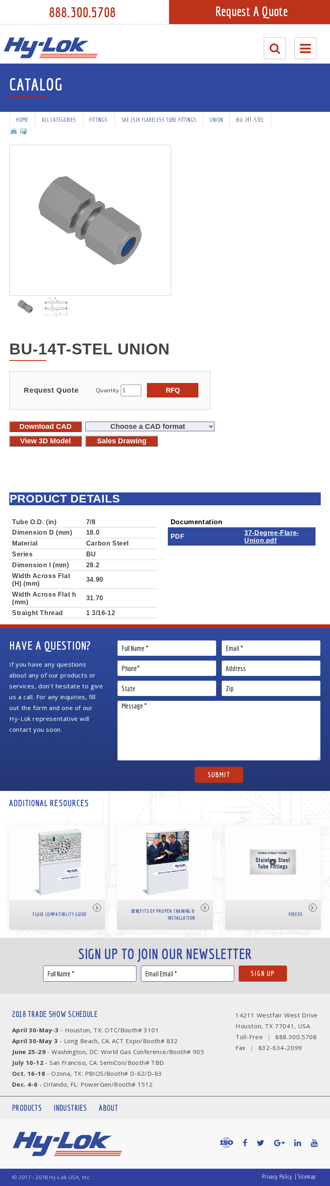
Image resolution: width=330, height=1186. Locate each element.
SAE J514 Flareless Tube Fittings (159, 119)
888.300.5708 (82, 12)
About (108, 1107)
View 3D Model (45, 441)
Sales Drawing (121, 441)
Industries (70, 1107)
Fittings (98, 119)
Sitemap (307, 1176)
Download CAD (45, 426)
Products (27, 1107)
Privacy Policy (277, 1176)
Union (216, 119)
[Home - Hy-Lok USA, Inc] (50, 48)
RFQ (173, 390)
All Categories (59, 119)
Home (22, 119)
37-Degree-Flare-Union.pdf (271, 536)
